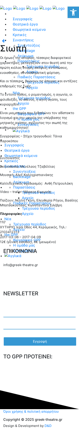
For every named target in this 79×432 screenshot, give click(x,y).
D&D (48, 426)
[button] (73, 12)
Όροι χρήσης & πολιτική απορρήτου (31, 411)
